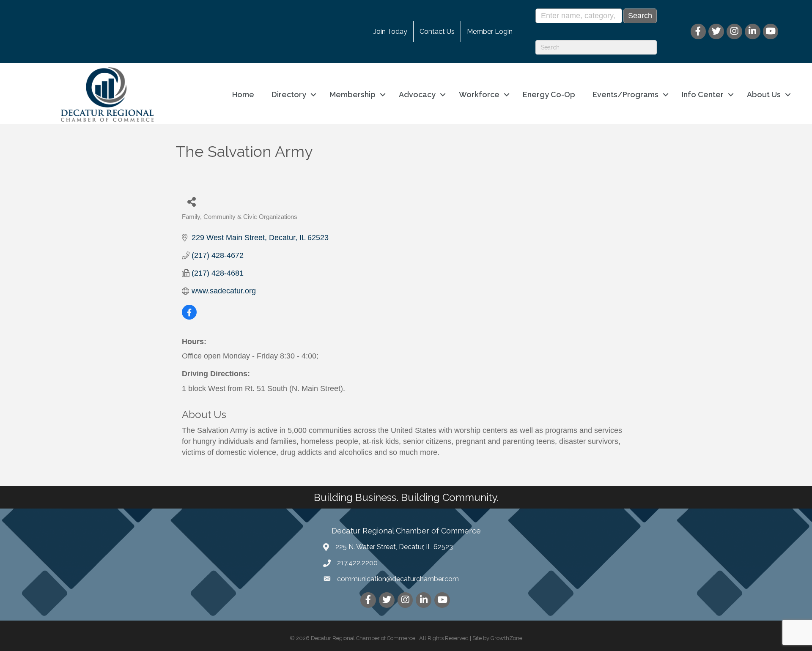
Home (243, 94)
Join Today (390, 31)
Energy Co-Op (549, 94)
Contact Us (437, 31)
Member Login (490, 31)
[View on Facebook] (189, 317)
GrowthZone (506, 638)
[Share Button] (191, 201)
